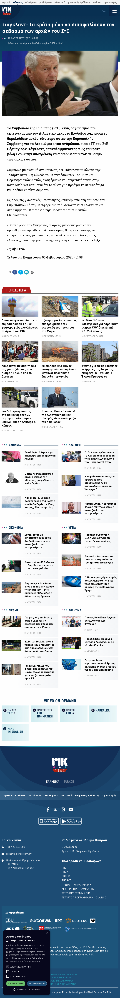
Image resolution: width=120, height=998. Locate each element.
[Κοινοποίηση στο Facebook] (14, 272)
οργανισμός (110, 2)
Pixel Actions (94, 992)
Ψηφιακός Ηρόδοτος (87, 796)
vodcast (97, 2)
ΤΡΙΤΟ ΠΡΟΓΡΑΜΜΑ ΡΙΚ (76, 893)
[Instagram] (63, 810)
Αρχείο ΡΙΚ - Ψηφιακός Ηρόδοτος (80, 851)
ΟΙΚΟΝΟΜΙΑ (16, 527)
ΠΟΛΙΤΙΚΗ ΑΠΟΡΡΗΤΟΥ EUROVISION (61, 984)
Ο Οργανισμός (69, 847)
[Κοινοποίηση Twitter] (20, 272)
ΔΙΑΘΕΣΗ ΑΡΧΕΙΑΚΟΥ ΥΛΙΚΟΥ (61, 981)
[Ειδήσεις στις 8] (15, 713)
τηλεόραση (31, 2)
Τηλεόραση (35, 796)
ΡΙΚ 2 (65, 872)
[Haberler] (103, 713)
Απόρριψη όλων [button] (37, 983)
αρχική (6, 2)
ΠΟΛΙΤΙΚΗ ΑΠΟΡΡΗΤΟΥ (61, 978)
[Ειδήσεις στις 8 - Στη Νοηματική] (44, 713)
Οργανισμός (109, 796)
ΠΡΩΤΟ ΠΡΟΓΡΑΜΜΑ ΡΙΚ (76, 885)
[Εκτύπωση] (32, 272)
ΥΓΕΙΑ (72, 527)
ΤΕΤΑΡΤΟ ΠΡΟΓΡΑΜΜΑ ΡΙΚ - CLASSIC (84, 898)
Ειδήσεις (20, 796)
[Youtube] (71, 810)
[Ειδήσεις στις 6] (74, 713)
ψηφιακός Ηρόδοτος (79, 2)
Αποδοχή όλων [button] (15, 983)
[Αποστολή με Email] (26, 272)
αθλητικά (60, 2)
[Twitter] (55, 810)
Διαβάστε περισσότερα (30, 961)
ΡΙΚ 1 (65, 868)
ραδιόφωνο (46, 2)
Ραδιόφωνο (51, 796)
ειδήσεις (17, 2)
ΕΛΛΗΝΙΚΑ (53, 781)
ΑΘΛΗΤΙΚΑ (75, 610)
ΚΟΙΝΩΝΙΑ (15, 445)
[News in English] (15, 732)
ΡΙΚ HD (66, 876)
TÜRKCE (69, 781)
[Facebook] (48, 810)
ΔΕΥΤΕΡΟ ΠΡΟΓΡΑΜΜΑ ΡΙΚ (78, 889)
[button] (8, 967)
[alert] (26, 962)
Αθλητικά (66, 796)
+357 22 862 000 (15, 847)
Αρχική (8, 796)
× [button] (47, 933)
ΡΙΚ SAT (66, 880)
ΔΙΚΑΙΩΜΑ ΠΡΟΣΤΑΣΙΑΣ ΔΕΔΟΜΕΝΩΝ (61, 975)
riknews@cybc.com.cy (19, 854)
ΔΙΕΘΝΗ (13, 610)
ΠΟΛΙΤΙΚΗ (75, 445)
